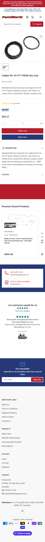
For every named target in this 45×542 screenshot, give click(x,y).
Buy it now (22, 137)
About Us (5, 405)
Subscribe (37, 380)
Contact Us (6, 421)
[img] (22, 308)
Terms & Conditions (10, 409)
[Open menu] (40, 17)
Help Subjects (7, 446)
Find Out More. (15, 284)
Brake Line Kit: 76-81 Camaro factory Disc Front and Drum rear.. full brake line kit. (18, 241)
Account (5, 463)
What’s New (6, 434)
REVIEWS (5, 175)
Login (4, 459)
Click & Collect (8, 417)
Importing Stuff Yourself (11, 442)
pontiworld (8, 232)
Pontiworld (28, 519)
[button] (7, 103)
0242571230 (10, 490)
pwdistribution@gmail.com (19, 275)
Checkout (5, 467)
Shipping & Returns (9, 413)
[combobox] (22, 24)
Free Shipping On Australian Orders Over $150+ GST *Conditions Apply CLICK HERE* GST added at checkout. (22, 10)
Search (38, 24)
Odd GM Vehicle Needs (11, 438)
